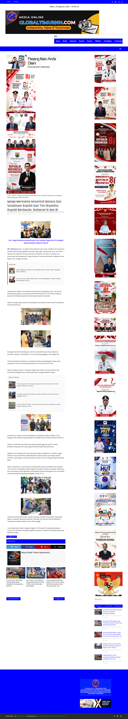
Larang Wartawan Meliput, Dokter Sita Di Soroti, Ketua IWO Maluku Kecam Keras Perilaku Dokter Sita (55, 583)
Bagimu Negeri (101, 601)
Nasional (73, 41)
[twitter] (115, 1)
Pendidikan (108, 41)
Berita (65, 41)
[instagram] (118, 1)
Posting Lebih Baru (13, 599)
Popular (108, 606)
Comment (60, 547)
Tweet (16, 547)
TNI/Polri (98, 41)
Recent (99, 606)
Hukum (89, 41)
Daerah (81, 41)
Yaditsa (96, 601)
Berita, (34, 214)
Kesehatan (118, 41)
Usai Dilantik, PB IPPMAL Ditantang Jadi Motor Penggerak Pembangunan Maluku (14, 583)
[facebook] (112, 1)
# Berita (14, 537)
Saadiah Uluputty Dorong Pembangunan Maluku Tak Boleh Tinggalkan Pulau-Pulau (112, 657)
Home (9, 1)
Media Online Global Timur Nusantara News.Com (51, 716)
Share (31, 547)
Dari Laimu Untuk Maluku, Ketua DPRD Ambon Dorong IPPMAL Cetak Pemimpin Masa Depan (35, 583)
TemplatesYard (21, 716)
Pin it (46, 547)
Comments (118, 606)
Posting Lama (59, 599)
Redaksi (16, 1)
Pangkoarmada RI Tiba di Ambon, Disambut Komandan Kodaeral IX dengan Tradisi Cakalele (112, 645)
